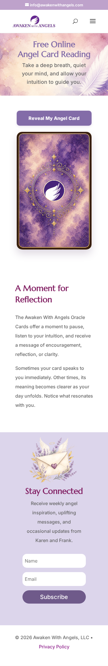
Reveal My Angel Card (54, 118)
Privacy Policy (54, 647)
